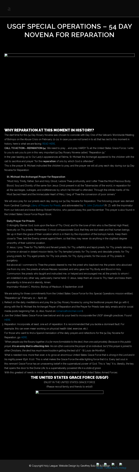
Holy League (51, 465)
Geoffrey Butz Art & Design (95, 465)
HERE (7, 319)
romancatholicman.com (69, 311)
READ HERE (48, 143)
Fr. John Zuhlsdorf (94, 205)
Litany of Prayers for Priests (46, 205)
